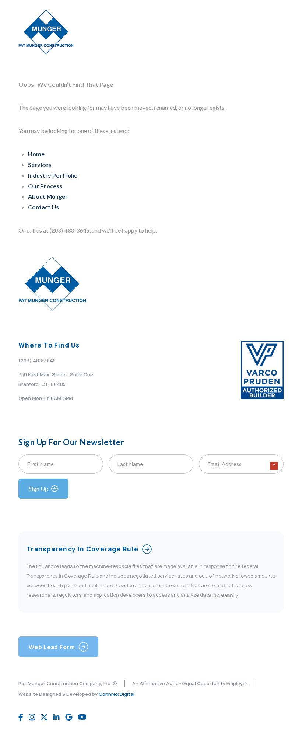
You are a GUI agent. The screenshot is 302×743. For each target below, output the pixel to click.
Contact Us (43, 206)
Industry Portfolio (53, 175)
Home (36, 153)
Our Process (45, 185)
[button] (275, 32)
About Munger (48, 196)
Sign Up (38, 488)
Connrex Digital (116, 694)
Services (39, 164)
